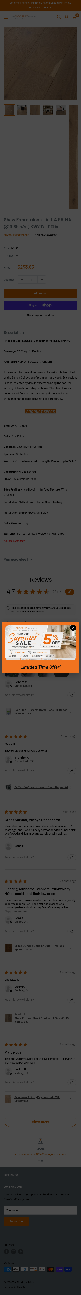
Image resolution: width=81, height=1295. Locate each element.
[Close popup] (73, 628)
